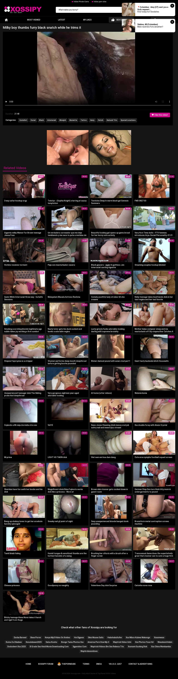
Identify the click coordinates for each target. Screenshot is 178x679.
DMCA (99, 664)
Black (41, 120)
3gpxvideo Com (79, 646)
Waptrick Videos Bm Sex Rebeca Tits (107, 646)
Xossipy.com (75, 674)
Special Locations (128, 120)
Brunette (73, 120)
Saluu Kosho (51, 642)
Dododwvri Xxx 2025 (16, 646)
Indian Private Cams (81, 2)
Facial (33, 120)
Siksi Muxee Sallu (95, 637)
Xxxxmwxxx (159, 637)
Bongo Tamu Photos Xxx (72, 642)
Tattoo (84, 120)
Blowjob (63, 120)
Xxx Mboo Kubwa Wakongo (138, 637)
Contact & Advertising (140, 664)
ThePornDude (69, 664)
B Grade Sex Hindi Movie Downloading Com (49, 646)
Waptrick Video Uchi (122, 642)
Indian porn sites (100, 2)
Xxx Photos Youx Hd (144, 642)
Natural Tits (112, 120)
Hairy (92, 120)
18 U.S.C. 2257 (115, 664)
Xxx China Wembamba (161, 646)
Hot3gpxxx (79, 637)
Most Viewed (33, 20)
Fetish (100, 120)
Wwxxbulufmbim (165, 642)
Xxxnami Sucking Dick (137, 646)
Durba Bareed (20, 637)
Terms (86, 664)
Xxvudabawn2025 (34, 642)
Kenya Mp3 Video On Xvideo (57, 637)
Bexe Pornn (35, 637)
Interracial (51, 120)
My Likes (87, 20)
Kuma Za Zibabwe (14, 642)
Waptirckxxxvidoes (89, 651)
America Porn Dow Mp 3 (98, 642)
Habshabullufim (114, 637)
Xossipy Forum (45, 664)
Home (6, 19)
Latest (61, 20)
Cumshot (23, 120)
